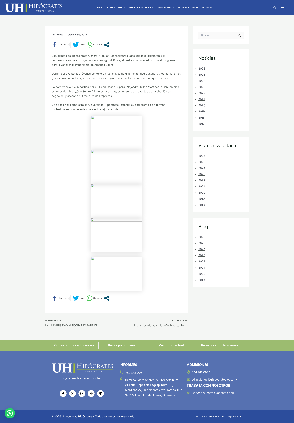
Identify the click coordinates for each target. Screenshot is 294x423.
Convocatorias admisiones (74, 345)
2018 (201, 117)
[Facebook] (63, 393)
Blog (195, 7)
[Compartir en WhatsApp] (94, 45)
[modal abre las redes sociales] (107, 45)
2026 (201, 68)
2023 (201, 87)
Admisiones (165, 7)
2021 (201, 99)
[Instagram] (81, 393)
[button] (274, 7)
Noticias (183, 7)
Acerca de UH (114, 7)
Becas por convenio (122, 345)
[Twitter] (72, 393)
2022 (201, 93)
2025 (201, 74)
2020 (201, 105)
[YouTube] (91, 393)
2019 (201, 111)
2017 (201, 123)
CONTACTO (207, 7)
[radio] (100, 393)
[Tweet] (79, 45)
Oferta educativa (140, 7)
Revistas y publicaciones (219, 345)
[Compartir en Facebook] (60, 45)
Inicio (100, 7)
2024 (201, 80)
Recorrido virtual (171, 345)
